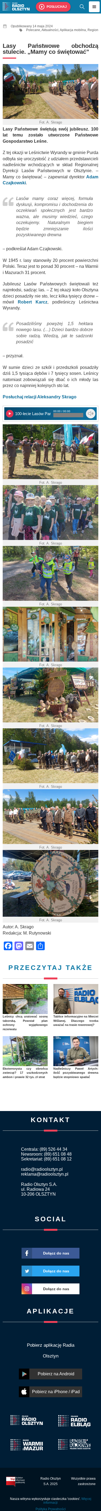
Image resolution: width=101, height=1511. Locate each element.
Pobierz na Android (56, 1374)
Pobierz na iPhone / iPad (56, 1391)
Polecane (33, 30)
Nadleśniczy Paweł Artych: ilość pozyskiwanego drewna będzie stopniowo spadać (75, 1073)
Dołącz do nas (56, 1253)
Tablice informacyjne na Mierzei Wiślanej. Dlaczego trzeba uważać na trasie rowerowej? (75, 1020)
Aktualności (49, 30)
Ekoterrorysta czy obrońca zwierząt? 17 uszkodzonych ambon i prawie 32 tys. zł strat (25, 1073)
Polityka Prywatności (51, 1509)
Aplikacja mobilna (73, 30)
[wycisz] (90, 413)
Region (93, 30)
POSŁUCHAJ (57, 7)
